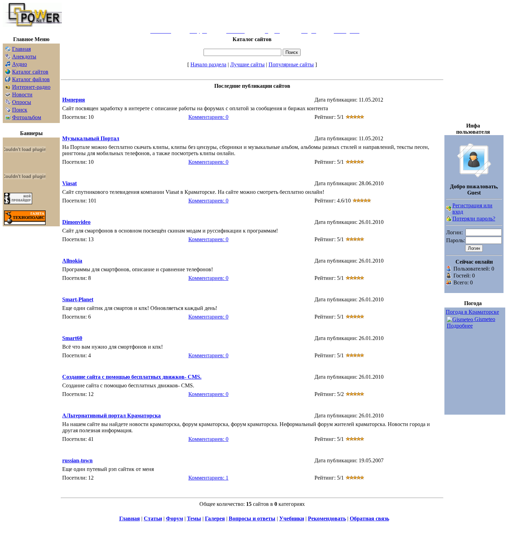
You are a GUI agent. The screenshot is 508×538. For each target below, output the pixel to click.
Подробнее (460, 326)
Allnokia (72, 261)
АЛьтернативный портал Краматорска (111, 415)
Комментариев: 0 (208, 117)
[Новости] (8, 95)
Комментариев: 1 (208, 478)
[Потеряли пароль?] (449, 220)
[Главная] (8, 50)
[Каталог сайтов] (8, 73)
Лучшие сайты (247, 64)
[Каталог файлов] (8, 80)
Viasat (69, 183)
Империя (73, 100)
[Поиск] (8, 111)
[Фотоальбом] (8, 118)
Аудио (19, 64)
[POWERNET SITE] (32, 25)
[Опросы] (8, 103)
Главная (21, 49)
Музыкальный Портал (90, 138)
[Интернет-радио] (8, 88)
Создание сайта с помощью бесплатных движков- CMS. (131, 377)
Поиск (19, 110)
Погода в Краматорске (472, 312)
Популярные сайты (291, 64)
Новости (22, 94)
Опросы (21, 102)
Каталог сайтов (30, 72)
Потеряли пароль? (473, 218)
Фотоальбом (26, 117)
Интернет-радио (31, 87)
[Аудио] (8, 65)
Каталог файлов (31, 79)
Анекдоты (24, 56)
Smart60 (72, 338)
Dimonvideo (76, 222)
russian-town (77, 460)
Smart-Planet (77, 299)
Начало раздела (208, 64)
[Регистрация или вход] (449, 210)
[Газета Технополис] (25, 223)
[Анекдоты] (8, 57)
